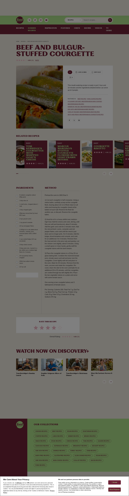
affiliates (19, 483)
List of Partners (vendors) (66, 492)
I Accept (114, 482)
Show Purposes (115, 489)
